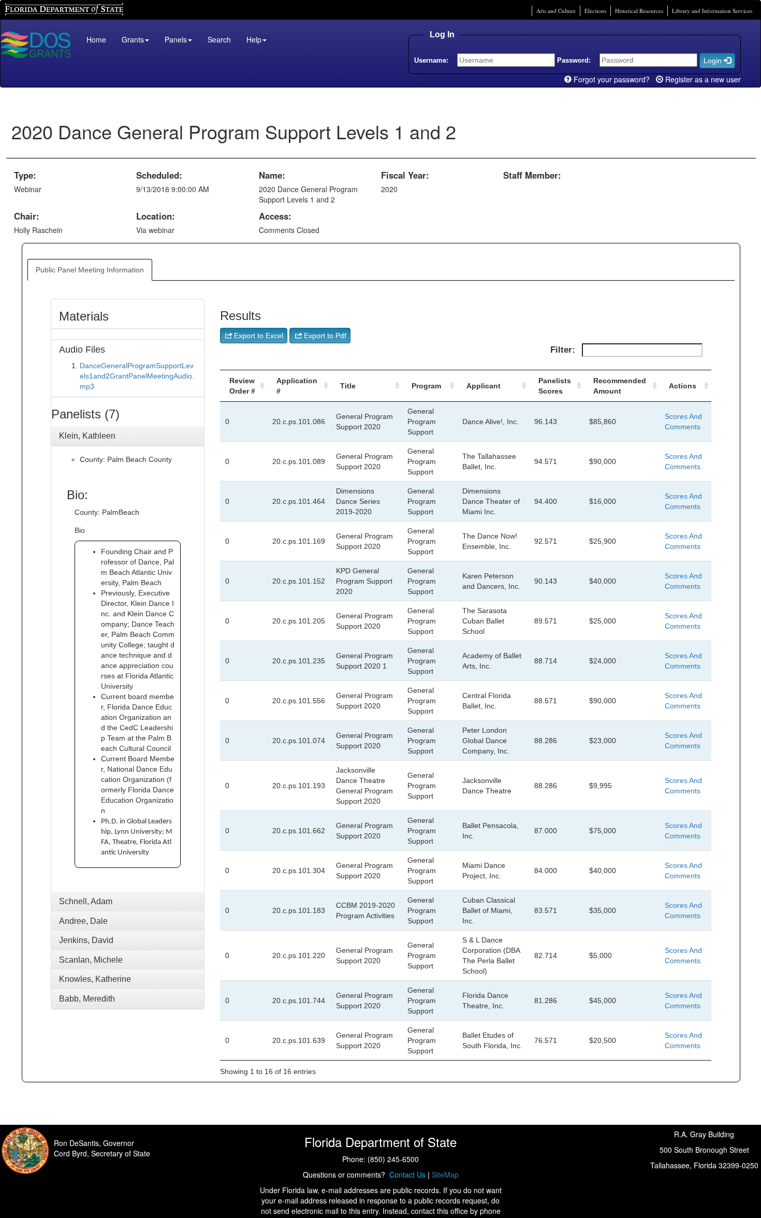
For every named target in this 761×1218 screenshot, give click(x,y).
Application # (296, 385)
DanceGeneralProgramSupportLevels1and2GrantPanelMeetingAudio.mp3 (137, 375)
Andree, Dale (83, 921)
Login (714, 60)
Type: (25, 175)
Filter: (564, 350)
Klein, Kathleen (87, 435)
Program (426, 386)
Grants (133, 39)
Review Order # (242, 385)
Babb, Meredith (87, 998)
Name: (272, 175)
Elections (595, 11)
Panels (176, 39)
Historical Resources (639, 11)
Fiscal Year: (405, 175)
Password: (574, 60)
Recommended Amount (619, 385)
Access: (275, 216)
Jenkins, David (86, 940)
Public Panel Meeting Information (90, 270)
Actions (682, 386)
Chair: (26, 216)
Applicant (483, 386)
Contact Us (405, 1174)
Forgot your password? (611, 79)
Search (219, 39)
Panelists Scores (554, 385)
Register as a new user (702, 79)
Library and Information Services (712, 11)
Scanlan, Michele (91, 959)
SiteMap (445, 1174)
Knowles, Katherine (95, 979)
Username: (431, 60)
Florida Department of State (46, 8)
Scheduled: (159, 175)
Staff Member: (532, 175)
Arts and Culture (556, 11)
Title (348, 386)
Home (96, 39)
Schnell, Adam (85, 901)
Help (253, 39)
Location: (155, 216)
